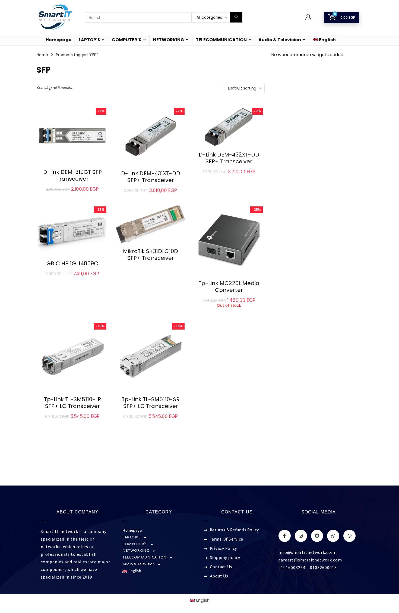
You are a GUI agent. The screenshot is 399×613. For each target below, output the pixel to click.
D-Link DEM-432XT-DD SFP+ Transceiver (229, 158)
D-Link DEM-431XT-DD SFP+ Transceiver (150, 177)
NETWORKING (168, 40)
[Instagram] (301, 536)
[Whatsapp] (333, 536)
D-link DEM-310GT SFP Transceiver (72, 175)
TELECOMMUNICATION (221, 40)
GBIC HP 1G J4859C (72, 263)
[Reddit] (317, 536)
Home (42, 55)
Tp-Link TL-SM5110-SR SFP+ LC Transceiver (150, 402)
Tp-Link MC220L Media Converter (228, 286)
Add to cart (72, 195)
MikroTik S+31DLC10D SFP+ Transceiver (150, 254)
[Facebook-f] (284, 536)
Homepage (58, 40)
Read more (150, 268)
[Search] (236, 17)
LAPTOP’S (89, 40)
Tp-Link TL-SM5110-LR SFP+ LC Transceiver (72, 402)
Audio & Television (279, 40)
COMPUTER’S (126, 40)
